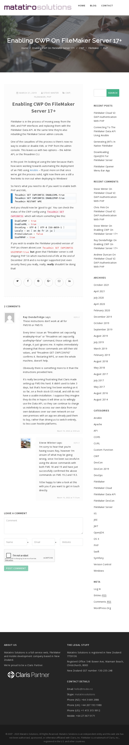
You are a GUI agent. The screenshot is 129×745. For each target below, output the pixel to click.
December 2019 (103, 316)
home (24, 48)
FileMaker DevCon (104, 500)
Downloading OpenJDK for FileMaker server (103, 156)
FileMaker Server (103, 507)
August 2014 (101, 399)
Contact (107, 5)
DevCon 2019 (101, 468)
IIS (95, 513)
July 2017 (99, 380)
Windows (99, 570)
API (96, 430)
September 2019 (103, 329)
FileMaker (93, 48)
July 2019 (99, 342)
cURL (97, 443)
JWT (96, 526)
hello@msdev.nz (83, 689)
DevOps (98, 475)
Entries (100, 595)
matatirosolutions (85, 694)
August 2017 (101, 374)
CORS (97, 437)
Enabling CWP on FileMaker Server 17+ (53, 48)
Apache (98, 424)
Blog (93, 5)
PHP (105, 48)
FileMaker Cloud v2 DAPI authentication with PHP (105, 116)
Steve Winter (51, 92)
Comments (102, 601)
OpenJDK (99, 532)
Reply (77, 317)
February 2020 (102, 310)
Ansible (34, 170)
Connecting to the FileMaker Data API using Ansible (105, 131)
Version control (102, 564)
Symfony (99, 558)
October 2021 (101, 284)
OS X (96, 538)
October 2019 (101, 323)
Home (81, 5)
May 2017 (99, 386)
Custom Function (103, 449)
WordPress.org (102, 608)
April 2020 (99, 304)
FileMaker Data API (105, 494)
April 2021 (99, 291)
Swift (96, 551)
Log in (97, 589)
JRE (95, 519)
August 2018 (101, 361)
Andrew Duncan (103, 254)
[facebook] (28, 280)
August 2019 (101, 335)
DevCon (98, 462)
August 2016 (101, 393)
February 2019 (102, 355)
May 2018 (99, 367)
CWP (81, 48)
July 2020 (99, 297)
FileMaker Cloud (103, 488)
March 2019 (100, 348)
